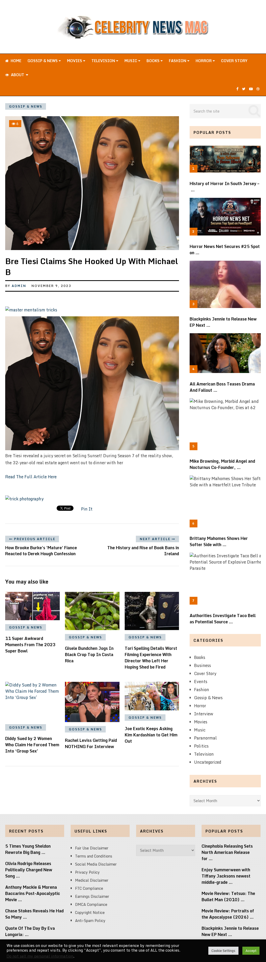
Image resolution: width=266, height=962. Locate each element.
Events (200, 681)
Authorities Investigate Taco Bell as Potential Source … (223, 618)
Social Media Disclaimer (96, 864)
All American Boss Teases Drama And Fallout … (222, 387)
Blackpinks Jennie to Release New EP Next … (223, 322)
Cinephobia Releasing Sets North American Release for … (227, 852)
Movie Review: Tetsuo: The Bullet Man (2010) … (228, 896)
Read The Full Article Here (31, 476)
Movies (75, 61)
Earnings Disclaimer (92, 896)
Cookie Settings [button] (223, 950)
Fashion (178, 61)
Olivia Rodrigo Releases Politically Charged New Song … (28, 869)
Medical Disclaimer (91, 880)
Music (131, 61)
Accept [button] (250, 950)
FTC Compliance (89, 888)
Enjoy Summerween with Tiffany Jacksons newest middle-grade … (226, 876)
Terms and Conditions (93, 856)
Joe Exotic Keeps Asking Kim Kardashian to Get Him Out (151, 734)
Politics (201, 746)
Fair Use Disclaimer (91, 848)
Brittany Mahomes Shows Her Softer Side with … (219, 541)
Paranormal (205, 738)
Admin (19, 285)
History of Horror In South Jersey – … (224, 186)
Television (103, 61)
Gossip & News (43, 61)
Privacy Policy (87, 872)
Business (202, 665)
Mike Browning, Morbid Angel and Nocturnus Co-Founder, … (222, 464)
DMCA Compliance (91, 904)
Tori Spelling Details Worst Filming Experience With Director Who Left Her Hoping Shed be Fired (151, 657)
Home (15, 61)
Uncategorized (207, 762)
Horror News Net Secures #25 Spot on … (225, 249)
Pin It (86, 509)
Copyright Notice (90, 912)
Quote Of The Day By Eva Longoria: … (30, 931)
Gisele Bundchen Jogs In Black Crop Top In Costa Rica (89, 654)
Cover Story (234, 61)
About (17, 75)
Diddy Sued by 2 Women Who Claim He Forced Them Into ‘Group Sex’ (32, 744)
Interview (203, 713)
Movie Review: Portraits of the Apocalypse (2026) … (228, 914)
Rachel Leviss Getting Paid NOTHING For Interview (91, 743)
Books (154, 61)
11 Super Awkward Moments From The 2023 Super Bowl (30, 644)
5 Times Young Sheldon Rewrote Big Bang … (28, 849)
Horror (204, 61)
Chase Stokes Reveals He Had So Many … (34, 914)
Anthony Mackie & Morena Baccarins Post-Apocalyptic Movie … (32, 893)
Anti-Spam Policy (90, 921)
